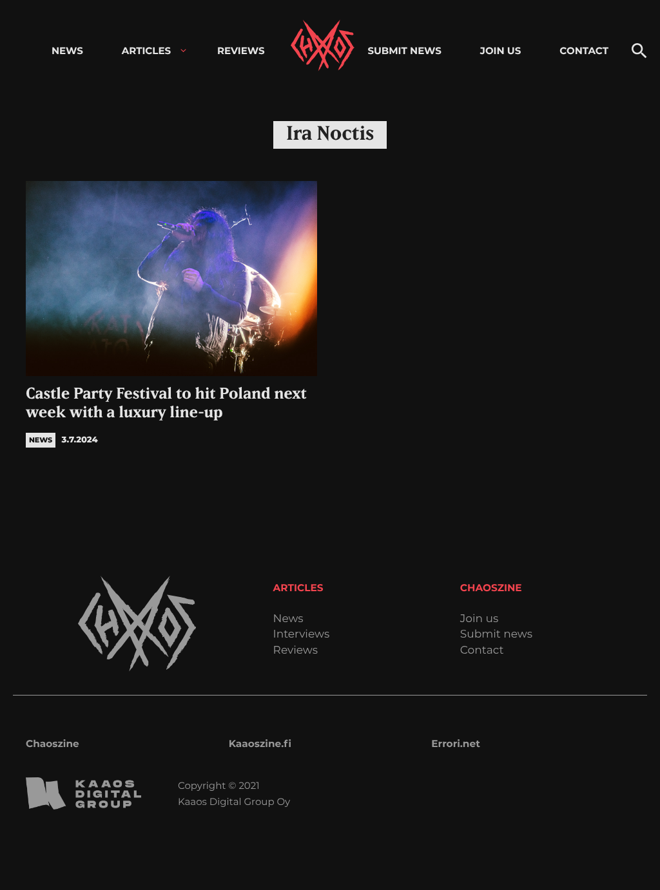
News (288, 619)
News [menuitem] (67, 50)
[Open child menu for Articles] (183, 50)
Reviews (295, 651)
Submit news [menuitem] (404, 50)
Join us (479, 619)
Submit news (496, 635)
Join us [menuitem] (500, 50)
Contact (482, 651)
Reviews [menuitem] (241, 50)
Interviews (301, 635)
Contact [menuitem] (583, 50)
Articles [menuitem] (146, 50)
